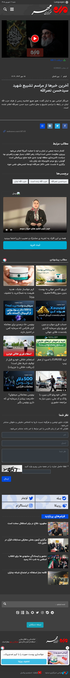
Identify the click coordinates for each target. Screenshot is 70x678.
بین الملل (55, 76)
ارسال (6, 479)
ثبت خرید (35, 245)
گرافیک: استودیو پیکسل (29, 672)
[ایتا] (17, 613)
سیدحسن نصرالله (59, 181)
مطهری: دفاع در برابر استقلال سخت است (27, 523)
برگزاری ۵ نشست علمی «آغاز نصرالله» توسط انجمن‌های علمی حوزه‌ (36, 164)
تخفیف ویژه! (24, 661)
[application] (35, 39)
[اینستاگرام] (42, 613)
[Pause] (7, 230)
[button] (35, 38)
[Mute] (11, 230)
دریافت (56, 60)
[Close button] (67, 648)
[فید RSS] (27, 613)
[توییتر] (37, 613)
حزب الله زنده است (39, 181)
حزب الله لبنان (20, 181)
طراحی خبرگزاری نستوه (53, 672)
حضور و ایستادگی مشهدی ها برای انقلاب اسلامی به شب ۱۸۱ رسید (27, 558)
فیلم (65, 76)
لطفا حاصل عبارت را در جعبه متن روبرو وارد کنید (46, 466)
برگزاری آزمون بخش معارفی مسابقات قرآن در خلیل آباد (26, 541)
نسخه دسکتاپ (35, 624)
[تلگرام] (52, 613)
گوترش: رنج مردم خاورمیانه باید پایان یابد (47, 161)
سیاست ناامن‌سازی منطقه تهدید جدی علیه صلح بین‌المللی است (37, 157)
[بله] (47, 613)
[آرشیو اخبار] (22, 613)
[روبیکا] (32, 613)
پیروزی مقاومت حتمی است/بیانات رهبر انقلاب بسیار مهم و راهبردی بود (34, 154)
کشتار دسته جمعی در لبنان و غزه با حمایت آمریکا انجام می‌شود (37, 151)
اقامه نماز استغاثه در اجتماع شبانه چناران (27, 573)
